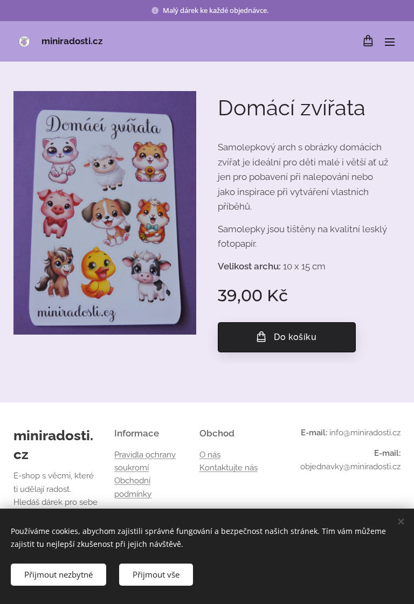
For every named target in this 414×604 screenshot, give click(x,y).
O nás (209, 455)
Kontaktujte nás (228, 468)
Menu (390, 41)
